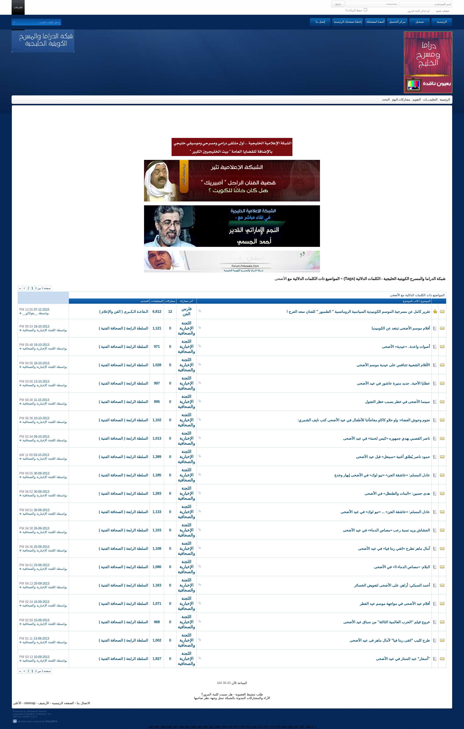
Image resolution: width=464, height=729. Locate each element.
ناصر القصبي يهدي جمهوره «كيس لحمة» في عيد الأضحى (386, 438)
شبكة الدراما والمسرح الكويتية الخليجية (414, 279)
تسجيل (419, 21)
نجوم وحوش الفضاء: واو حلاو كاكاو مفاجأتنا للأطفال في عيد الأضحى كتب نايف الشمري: (363, 420)
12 (170, 311)
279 (223, 727)
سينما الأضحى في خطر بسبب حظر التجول (397, 402)
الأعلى (17, 703)
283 (199, 727)
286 (181, 727)
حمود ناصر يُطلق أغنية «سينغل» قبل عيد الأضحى (393, 457)
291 (157, 727)
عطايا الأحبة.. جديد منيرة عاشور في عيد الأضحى (393, 383)
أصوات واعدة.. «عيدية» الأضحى (406, 347)
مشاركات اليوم (401, 99)
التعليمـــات (430, 99)
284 (193, 727)
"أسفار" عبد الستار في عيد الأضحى (403, 659)
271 (271, 727)
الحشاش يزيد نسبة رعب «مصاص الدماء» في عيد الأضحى (386, 530)
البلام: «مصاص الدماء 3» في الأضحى (402, 567)
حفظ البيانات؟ (354, 10)
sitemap (29, 703)
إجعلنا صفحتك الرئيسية (348, 21)
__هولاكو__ (29, 313)
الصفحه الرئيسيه (63, 703)
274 (253, 727)
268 (289, 727)
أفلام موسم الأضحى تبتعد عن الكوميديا (401, 328)
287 (175, 727)
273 (259, 727)
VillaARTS (51, 721)
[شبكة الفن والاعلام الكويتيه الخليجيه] (232, 200)
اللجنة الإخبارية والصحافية (186, 328)
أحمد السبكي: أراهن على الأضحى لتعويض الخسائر (392, 585)
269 (283, 727)
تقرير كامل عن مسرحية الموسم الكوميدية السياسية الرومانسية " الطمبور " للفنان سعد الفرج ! (358, 312)
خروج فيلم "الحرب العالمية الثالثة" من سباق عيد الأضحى (386, 622)
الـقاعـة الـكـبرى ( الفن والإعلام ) (123, 312)
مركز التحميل (397, 21)
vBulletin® (32, 711)
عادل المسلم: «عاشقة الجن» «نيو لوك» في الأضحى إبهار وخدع (382, 475)
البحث (386, 99)
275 (247, 727)
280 (217, 727)
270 (277, 727)
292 (150, 727)
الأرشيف (43, 703)
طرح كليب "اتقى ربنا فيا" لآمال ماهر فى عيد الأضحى (390, 640)
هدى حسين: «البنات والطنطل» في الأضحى (397, 493)
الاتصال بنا (83, 703)
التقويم (417, 99)
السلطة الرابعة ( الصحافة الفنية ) (123, 328)
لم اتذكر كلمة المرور (418, 10)
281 (211, 727)
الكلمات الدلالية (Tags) (362, 279)
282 (205, 727)
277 (235, 727)
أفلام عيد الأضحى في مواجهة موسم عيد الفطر (395, 604)
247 (301, 727)
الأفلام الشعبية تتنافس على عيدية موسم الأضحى (393, 365)
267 (295, 727)
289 (169, 727)
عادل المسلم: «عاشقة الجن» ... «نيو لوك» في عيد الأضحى (385, 512)
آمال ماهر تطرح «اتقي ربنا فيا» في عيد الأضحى (394, 548)
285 (187, 727)
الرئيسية (442, 21)
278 (229, 727)
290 (163, 727)
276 (241, 727)
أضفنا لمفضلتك (375, 21)
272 (265, 727)
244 (308, 727)
